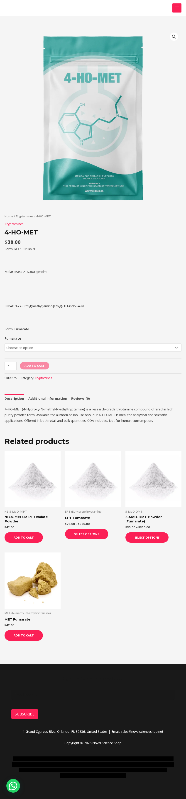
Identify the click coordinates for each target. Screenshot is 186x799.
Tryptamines (25, 216)
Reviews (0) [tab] (80, 398)
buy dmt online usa (83, 764)
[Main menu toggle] (176, 8)
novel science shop (27, 758)
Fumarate (13, 338)
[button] (174, 37)
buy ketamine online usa (122, 758)
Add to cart (34, 366)
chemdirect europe (57, 758)
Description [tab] (14, 398)
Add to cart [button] (24, 537)
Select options (86, 534)
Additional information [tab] (47, 398)
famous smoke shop (87, 758)
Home (9, 216)
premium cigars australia (107, 770)
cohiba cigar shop (74, 770)
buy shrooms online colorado (121, 764)
